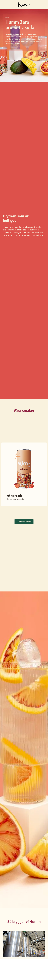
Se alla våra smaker (24, 522)
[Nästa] (27, 511)
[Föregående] (20, 511)
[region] (24, 478)
